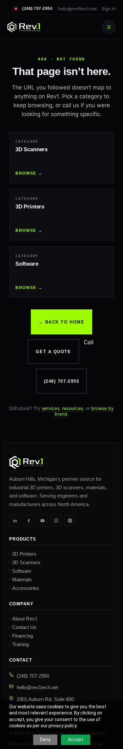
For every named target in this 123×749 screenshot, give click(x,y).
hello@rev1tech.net (77, 8)
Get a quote (53, 351)
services (50, 408)
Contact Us (24, 627)
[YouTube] (42, 520)
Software (21, 571)
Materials (22, 579)
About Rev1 (24, 618)
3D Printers (24, 554)
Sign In (109, 8)
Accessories (25, 588)
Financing (22, 636)
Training (20, 644)
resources (72, 408)
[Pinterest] (69, 520)
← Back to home (62, 322)
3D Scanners (26, 562)
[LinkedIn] (14, 520)
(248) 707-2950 (37, 8)
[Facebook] (28, 520)
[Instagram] (56, 520)
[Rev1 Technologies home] (23, 27)
